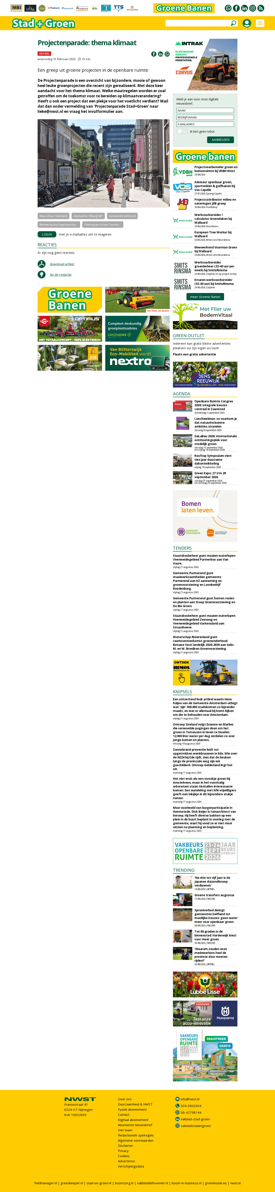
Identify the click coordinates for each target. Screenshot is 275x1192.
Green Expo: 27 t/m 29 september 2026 (210, 475)
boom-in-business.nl (186, 1183)
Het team (125, 1130)
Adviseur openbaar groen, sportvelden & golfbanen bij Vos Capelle (214, 186)
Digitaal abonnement (133, 1120)
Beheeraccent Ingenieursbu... (59, 224)
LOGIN (47, 234)
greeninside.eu (216, 1183)
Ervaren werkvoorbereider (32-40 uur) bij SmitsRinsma (214, 282)
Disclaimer (125, 1145)
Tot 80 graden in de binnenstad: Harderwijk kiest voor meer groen (215, 935)
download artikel (62, 264)
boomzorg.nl (124, 1183)
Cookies (124, 1156)
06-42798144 (191, 1112)
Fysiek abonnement (132, 1109)
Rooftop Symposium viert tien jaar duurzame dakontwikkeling (213, 459)
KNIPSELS (182, 691)
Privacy (123, 1151)
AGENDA (181, 394)
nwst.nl (235, 1183)
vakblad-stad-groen (195, 1119)
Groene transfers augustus (214, 895)
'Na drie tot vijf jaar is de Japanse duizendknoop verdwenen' (212, 881)
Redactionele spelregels (136, 1135)
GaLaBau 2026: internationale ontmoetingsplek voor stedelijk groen (215, 440)
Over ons (125, 1099)
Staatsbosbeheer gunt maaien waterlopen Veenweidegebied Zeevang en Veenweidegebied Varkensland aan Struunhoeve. (204, 621)
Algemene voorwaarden (135, 1140)
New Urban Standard (53, 216)
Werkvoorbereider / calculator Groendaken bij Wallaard (213, 219)
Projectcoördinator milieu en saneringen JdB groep (215, 201)
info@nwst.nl (190, 1099)
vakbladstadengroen (196, 1126)
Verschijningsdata (131, 1166)
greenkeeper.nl (72, 1183)
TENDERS (182, 548)
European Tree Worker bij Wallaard (212, 234)
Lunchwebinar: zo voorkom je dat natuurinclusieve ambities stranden (215, 422)
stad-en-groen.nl (99, 1183)
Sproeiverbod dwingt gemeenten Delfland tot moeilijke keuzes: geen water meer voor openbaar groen (215, 916)
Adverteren (126, 1161)
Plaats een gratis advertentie (194, 354)
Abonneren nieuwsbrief (135, 1125)
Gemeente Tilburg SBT (88, 216)
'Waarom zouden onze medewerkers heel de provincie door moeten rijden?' (211, 955)
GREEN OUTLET (189, 335)
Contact (123, 1114)
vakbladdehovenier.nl (152, 1183)
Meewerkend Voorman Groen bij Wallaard (215, 249)
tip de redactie (61, 274)
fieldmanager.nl (45, 1183)
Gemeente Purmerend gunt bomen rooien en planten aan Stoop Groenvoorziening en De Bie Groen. (204, 602)
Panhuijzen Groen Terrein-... (102, 224)
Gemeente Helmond (122, 216)
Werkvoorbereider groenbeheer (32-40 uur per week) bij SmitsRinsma (214, 266)
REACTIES (47, 245)
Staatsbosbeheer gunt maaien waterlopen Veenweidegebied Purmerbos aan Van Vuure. (204, 559)
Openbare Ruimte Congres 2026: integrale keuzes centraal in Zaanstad (213, 405)
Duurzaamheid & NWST (135, 1104)
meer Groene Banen (205, 297)
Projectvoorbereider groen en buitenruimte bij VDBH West (215, 169)
